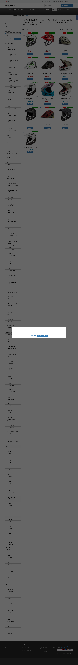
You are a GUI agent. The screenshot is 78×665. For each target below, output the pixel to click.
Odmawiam (33, 335)
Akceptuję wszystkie (42, 335)
